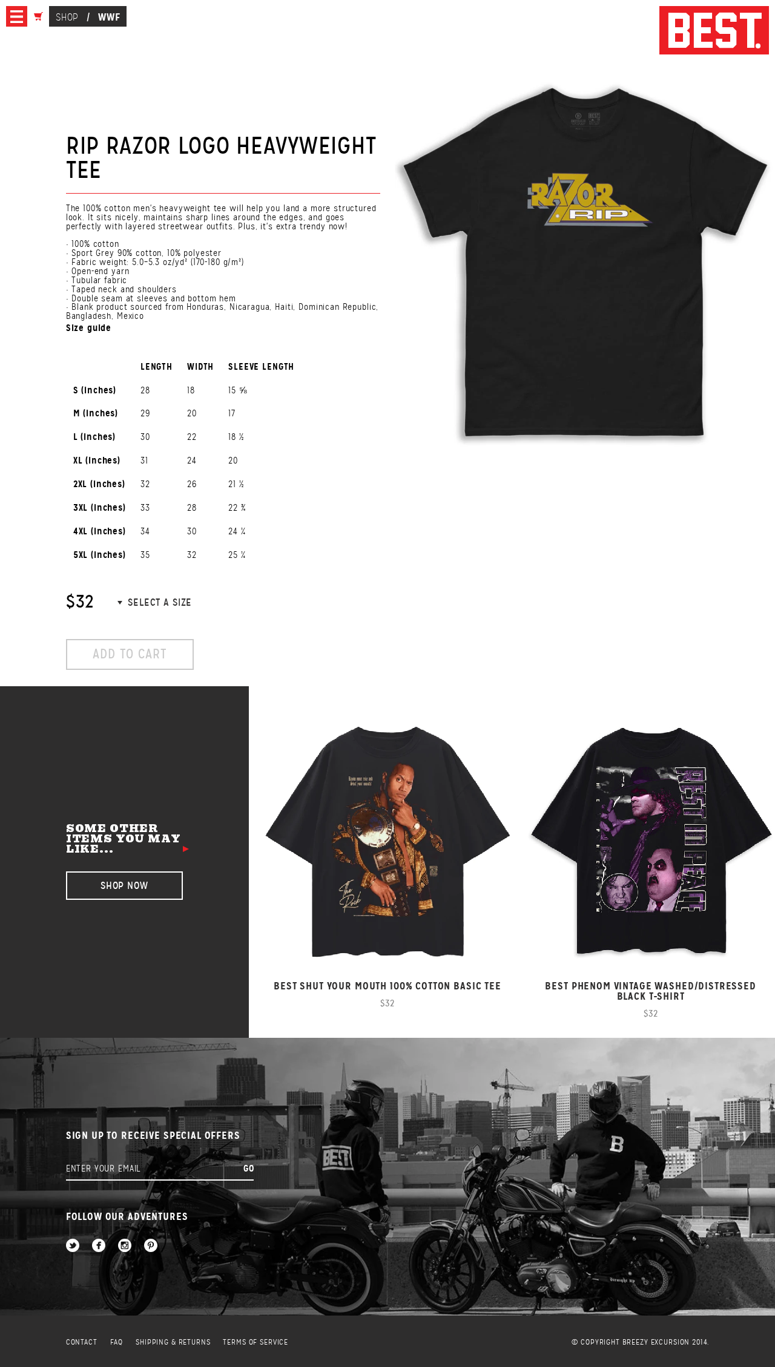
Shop (67, 17)
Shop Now (124, 885)
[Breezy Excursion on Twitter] (72, 1246)
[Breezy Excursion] (714, 31)
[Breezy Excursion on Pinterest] (150, 1246)
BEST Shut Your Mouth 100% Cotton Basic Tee (387, 986)
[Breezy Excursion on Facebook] (98, 1246)
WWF (109, 17)
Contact (81, 1342)
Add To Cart (130, 654)
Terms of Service (255, 1342)
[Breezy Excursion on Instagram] (124, 1246)
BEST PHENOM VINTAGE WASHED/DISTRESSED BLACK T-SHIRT (650, 991)
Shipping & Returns (173, 1342)
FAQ (117, 1342)
